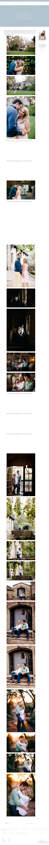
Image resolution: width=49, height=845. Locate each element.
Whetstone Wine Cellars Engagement (14, 31)
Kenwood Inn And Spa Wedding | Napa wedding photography (40, 829)
